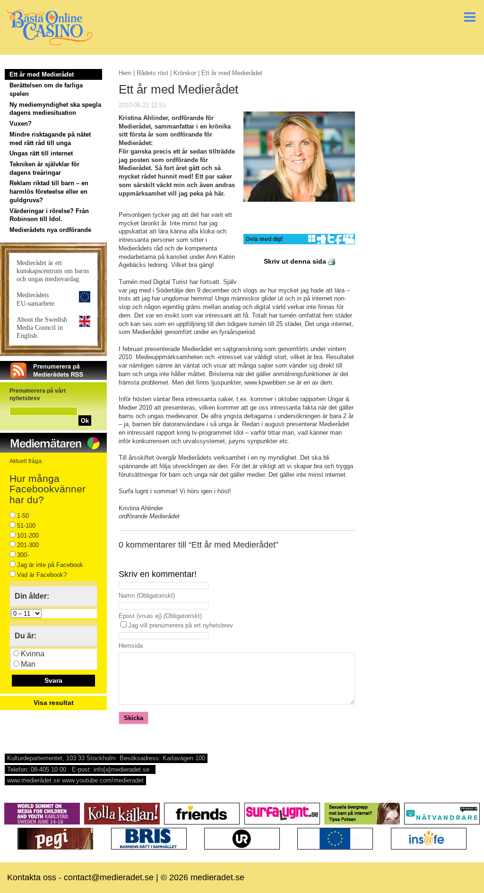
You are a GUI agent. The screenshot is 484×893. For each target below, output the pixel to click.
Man (28, 664)
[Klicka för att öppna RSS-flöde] (53, 377)
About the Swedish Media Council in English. (42, 327)
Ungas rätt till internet (41, 153)
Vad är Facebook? (42, 574)
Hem (125, 73)
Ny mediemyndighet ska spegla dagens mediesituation (55, 109)
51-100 (26, 525)
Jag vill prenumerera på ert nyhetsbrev (180, 625)
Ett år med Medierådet (41, 74)
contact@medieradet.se (109, 877)
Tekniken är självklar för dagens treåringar (44, 168)
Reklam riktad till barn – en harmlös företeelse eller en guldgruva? (48, 191)
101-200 (28, 535)
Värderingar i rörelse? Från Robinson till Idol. (49, 215)
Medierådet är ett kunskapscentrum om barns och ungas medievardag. (53, 271)
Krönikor (184, 73)
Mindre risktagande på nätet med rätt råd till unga (50, 138)
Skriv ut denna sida (296, 261)
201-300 (28, 545)
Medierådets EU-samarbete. (36, 299)
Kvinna (32, 654)
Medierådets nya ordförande (50, 229)
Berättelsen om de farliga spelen (46, 89)
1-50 (23, 515)
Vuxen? (20, 123)
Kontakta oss (31, 877)
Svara (53, 680)
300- (23, 554)
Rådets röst (152, 73)
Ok (85, 420)
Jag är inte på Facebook (50, 564)
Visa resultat (54, 702)
